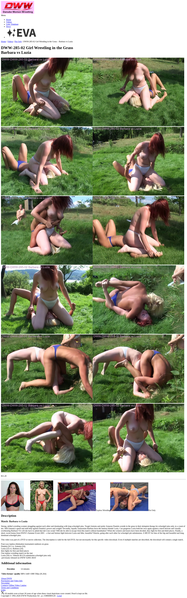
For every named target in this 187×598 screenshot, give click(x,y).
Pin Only (18, 41)
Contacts (4, 585)
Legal (59, 596)
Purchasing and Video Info (12, 581)
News (8, 26)
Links (3, 590)
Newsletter (5, 583)
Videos (9, 22)
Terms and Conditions (10, 588)
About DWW (6, 578)
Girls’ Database (12, 24)
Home (8, 20)
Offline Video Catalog (17, 585)
